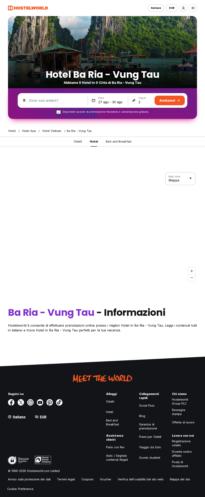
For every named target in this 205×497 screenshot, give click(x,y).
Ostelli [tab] (78, 141)
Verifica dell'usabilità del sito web (141, 479)
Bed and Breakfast (112, 422)
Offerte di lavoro (183, 422)
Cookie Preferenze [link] (20, 489)
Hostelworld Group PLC (180, 401)
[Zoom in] (191, 271)
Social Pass (147, 405)
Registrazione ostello (181, 443)
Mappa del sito (180, 479)
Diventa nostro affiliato (182, 453)
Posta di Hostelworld (180, 464)
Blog (142, 416)
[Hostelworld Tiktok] (59, 402)
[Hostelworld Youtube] (40, 402)
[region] (102, 227)
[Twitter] (21, 402)
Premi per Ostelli (150, 436)
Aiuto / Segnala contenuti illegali (117, 457)
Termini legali (66, 479)
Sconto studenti (149, 457)
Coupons (87, 479)
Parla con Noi (115, 447)
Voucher (105, 479)
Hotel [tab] (94, 141)
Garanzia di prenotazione (148, 426)
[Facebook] (11, 402)
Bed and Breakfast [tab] (118, 141)
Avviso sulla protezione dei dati (29, 479)
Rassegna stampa (178, 412)
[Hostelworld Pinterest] (49, 402)
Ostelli (110, 401)
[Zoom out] (191, 277)
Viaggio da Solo (150, 447)
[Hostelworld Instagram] (30, 402)
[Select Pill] (183, 8)
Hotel (109, 412)
